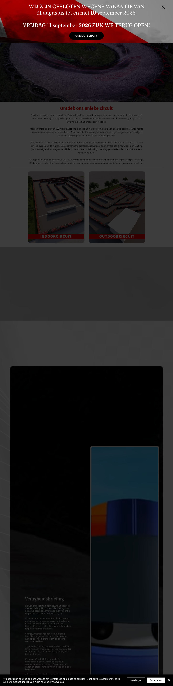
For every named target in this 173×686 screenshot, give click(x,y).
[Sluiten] (169, 680)
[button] (163, 7)
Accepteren (156, 680)
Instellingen (136, 680)
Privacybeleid (57, 681)
